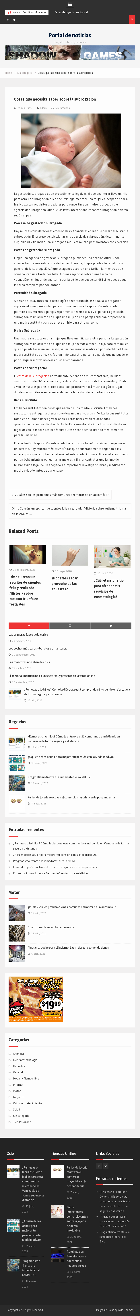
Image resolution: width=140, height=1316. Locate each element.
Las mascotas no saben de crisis (29, 662)
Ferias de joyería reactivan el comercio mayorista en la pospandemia (71, 797)
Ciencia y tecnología (25, 1060)
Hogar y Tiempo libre (26, 1078)
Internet (18, 1084)
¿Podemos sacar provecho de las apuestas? (65, 583)
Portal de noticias (70, 35)
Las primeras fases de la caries (28, 634)
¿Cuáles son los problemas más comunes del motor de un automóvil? (62, 495)
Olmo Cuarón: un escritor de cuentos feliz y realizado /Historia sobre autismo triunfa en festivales (69, 511)
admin (43, 107)
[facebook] (8, 20)
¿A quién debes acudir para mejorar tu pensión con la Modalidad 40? (71, 757)
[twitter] (15, 20)
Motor (17, 1091)
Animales (18, 1053)
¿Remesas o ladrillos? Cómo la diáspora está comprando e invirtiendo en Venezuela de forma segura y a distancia (115, 1201)
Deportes (19, 1066)
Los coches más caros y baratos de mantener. (38, 648)
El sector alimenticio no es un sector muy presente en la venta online (52, 676)
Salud (16, 1109)
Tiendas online (22, 1122)
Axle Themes (125, 1310)
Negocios (18, 1097)
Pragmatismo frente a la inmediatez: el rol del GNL (60, 777)
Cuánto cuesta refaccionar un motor (51, 927)
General (18, 1072)
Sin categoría (62, 107)
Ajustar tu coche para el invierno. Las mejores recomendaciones (68, 947)
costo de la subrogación (33, 376)
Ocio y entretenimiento (27, 1103)
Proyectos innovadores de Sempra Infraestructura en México (50, 873)
